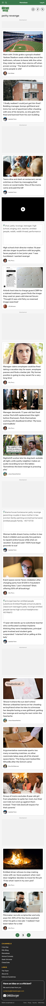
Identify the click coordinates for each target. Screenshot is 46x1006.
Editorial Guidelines (9, 977)
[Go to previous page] (17, 935)
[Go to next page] (29, 935)
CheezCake (6, 962)
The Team (5, 971)
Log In (42, 2)
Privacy (29, 1002)
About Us (5, 974)
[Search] (6, 2)
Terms (25, 1002)
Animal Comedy (7, 956)
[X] (42, 9)
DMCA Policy (41, 1002)
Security (35, 1002)
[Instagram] (33, 9)
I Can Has (5, 947)
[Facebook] (38, 9)
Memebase (23, 2)
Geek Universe (7, 959)
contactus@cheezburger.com (13, 991)
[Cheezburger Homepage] (23, 996)
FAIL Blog (5, 950)
